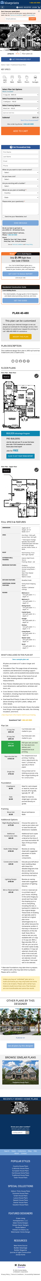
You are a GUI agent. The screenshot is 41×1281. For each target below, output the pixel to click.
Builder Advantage (20, 1248)
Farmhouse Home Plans (20, 1173)
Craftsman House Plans (20, 1168)
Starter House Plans (20, 1202)
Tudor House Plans (20, 1177)
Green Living (20, 1218)
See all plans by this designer (20, 1045)
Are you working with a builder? (13, 183)
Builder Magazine (20, 1250)
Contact (24, 1153)
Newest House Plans (20, 1200)
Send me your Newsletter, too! (16, 216)
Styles (14, 1151)
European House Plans (20, 1171)
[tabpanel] (20, 37)
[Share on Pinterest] (28, 361)
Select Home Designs (20, 1223)
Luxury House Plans (20, 1198)
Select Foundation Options (12, 99)
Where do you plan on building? (14, 190)
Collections (22, 1151)
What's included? (7, 91)
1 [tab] (17, 52)
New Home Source (20, 1246)
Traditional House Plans (18, 65)
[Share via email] (13, 361)
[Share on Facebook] (20, 361)
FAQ (35, 1151)
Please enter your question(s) (13, 201)
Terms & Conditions (16, 15)
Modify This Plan (20, 336)
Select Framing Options (11, 105)
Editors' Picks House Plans (20, 1191)
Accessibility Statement (32, 1274)
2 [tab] (20, 52)
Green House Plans (20, 1196)
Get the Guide (20, 300)
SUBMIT (32, 19)
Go (27, 1132)
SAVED (20, 7)
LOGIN (34, 7)
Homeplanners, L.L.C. (20, 1221)
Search (6, 1151)
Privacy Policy (30, 15)
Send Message (20, 223)
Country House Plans (20, 1166)
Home (3, 65)
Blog (29, 1151)
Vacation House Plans (20, 1205)
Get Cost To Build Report (20, 274)
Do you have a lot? (9, 176)
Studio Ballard (20, 1227)
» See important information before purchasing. (18, 715)
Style (7, 65)
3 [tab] (24, 52)
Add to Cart (20, 130)
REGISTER (27, 7)
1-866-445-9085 (34, 3)
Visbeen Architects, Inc (20, 1230)
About (16, 1153)
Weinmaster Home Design (20, 1232)
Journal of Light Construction (20, 1252)
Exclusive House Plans (20, 1193)
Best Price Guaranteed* (30, 120)
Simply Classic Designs (20, 1225)
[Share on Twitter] (24, 361)
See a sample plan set (20, 659)
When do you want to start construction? (17, 170)
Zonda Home (20, 1255)
